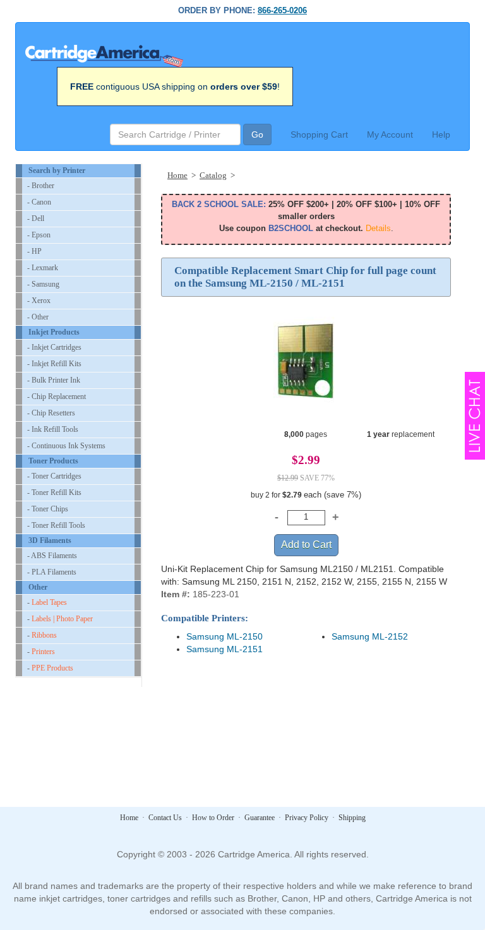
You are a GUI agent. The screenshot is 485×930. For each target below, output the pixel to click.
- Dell (35, 218)
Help (441, 134)
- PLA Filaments (51, 572)
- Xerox (39, 300)
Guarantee (259, 817)
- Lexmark (42, 267)
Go (257, 134)
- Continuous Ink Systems (66, 445)
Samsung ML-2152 (370, 636)
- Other (38, 317)
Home (129, 817)
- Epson (39, 234)
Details (378, 228)
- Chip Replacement (56, 396)
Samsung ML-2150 (224, 636)
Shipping (352, 817)
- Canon (39, 202)
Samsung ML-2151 (224, 649)
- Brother (40, 185)
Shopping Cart (319, 134)
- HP (34, 251)
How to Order (213, 817)
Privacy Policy (306, 817)
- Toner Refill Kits (54, 492)
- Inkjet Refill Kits (54, 363)
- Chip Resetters (51, 412)
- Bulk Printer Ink (53, 380)
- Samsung (43, 284)
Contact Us (165, 817)
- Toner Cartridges (54, 476)
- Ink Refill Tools (52, 429)
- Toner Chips (47, 508)
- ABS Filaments (52, 555)
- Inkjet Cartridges (54, 347)
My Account (390, 134)
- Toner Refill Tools (56, 525)
